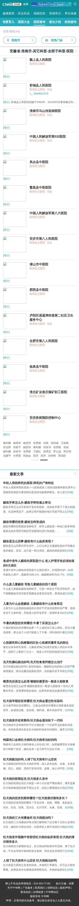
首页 (5, 31)
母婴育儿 (8, 21)
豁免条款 (26, 892)
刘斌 (46, 443)
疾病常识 (55, 13)
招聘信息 (52, 887)
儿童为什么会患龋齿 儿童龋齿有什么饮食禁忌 (33, 603)
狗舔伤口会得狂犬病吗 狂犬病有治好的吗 (30, 739)
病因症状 (39, 13)
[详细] (70, 492)
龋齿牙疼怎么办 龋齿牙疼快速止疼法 (27, 502)
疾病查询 (70, 21)
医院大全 (24, 21)
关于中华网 (13, 887)
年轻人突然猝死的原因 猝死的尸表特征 (28, 482)
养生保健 (70, 13)
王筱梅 (65, 443)
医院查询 (39, 21)
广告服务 (27, 887)
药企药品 (24, 13)
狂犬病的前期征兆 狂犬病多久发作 (25, 778)
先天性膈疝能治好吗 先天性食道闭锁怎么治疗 (33, 662)
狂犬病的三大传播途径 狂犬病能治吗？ (28, 817)
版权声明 (65, 887)
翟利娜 (7, 443)
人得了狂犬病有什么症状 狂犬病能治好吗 (30, 860)
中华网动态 (52, 892)
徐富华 (47, 447)
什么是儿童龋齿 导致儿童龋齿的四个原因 (30, 584)
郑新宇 (17, 447)
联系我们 (40, 887)
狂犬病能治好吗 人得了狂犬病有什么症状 (30, 759)
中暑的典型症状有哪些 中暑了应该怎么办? (31, 623)
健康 (25, 4)
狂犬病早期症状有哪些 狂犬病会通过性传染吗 (33, 701)
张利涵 (54, 443)
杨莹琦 (17, 443)
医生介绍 (55, 21)
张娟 (66, 447)
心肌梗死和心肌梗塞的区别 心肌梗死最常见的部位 (36, 642)
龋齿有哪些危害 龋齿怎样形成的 (24, 521)
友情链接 (38, 892)
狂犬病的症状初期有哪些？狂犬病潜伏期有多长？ (35, 798)
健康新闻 (8, 13)
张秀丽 (37, 443)
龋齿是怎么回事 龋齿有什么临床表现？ (28, 541)
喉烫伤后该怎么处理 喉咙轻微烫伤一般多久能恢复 (36, 681)
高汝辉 (7, 447)
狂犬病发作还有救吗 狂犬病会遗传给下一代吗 (33, 720)
